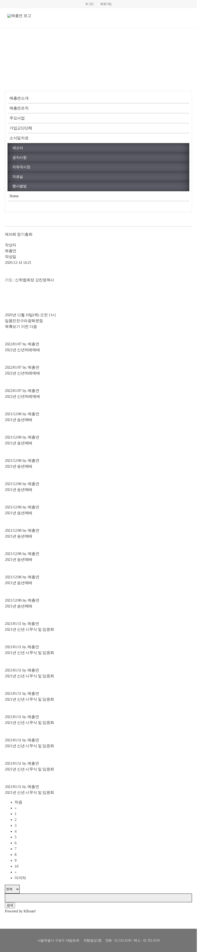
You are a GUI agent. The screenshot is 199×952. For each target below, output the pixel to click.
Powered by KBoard (20, 911)
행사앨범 (19, 186)
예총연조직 (19, 108)
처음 (18, 802)
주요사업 (17, 118)
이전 (25, 326)
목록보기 (12, 326)
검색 (10, 905)
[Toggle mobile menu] (188, 20)
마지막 (20, 878)
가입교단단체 (20, 128)
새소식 (17, 148)
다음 (33, 326)
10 (16, 866)
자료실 (17, 177)
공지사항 (19, 157)
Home (14, 196)
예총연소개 (19, 98)
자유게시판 (21, 167)
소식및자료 (19, 138)
